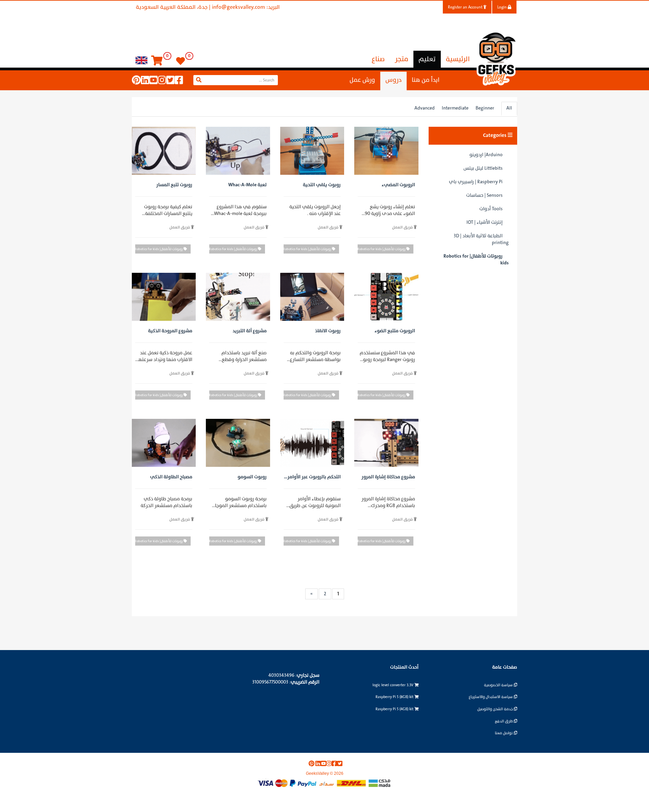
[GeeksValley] (497, 58)
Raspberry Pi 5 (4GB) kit (395, 709)
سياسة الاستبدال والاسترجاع (491, 697)
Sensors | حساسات (484, 195)
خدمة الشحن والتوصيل (495, 709)
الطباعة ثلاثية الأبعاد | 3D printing (481, 239)
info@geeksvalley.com (238, 7)
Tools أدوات (491, 209)
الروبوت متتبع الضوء (395, 331)
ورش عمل (362, 80)
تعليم (427, 59)
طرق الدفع (504, 721)
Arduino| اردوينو (486, 155)
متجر (401, 59)
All (509, 108)
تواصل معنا (504, 733)
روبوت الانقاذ (328, 331)
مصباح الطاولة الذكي (171, 477)
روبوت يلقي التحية (322, 185)
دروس (393, 80)
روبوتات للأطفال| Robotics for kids (476, 259)
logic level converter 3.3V (393, 685)
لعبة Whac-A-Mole (247, 185)
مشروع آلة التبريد (249, 331)
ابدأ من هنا (425, 80)
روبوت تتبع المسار (174, 185)
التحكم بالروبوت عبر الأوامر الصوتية (314, 478)
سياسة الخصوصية (499, 685)
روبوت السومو (252, 477)
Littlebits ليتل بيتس (483, 168)
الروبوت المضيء (398, 185)
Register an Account (465, 7)
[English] (141, 60)
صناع (378, 59)
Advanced (424, 108)
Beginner (485, 108)
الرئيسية (458, 59)
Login (502, 7)
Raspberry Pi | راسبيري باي (476, 182)
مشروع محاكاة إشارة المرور (388, 477)
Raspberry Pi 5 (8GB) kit (395, 697)
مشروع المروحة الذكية (170, 331)
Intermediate (455, 108)
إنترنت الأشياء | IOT (484, 222)
